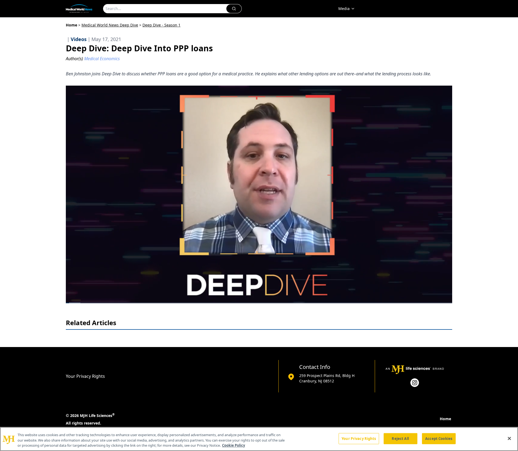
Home (71, 25)
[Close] (509, 438)
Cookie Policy (233, 445)
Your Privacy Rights (85, 376)
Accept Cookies (438, 438)
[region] (259, 439)
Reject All (400, 438)
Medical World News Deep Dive (109, 25)
